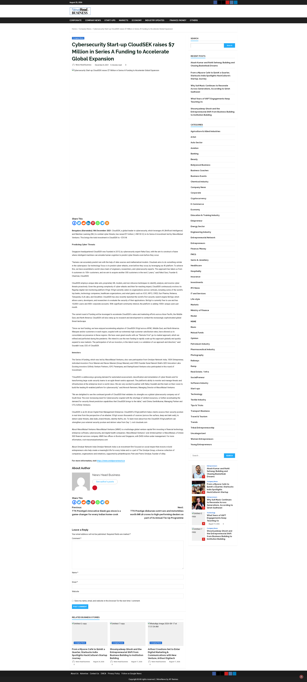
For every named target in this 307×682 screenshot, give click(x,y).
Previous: (96, 511)
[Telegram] (102, 223)
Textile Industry (198, 400)
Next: (156, 512)
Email (75, 582)
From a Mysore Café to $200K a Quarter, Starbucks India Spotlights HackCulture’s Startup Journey (210, 75)
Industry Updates (154, 20)
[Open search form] (236, 20)
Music (193, 327)
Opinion (194, 338)
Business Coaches (200, 170)
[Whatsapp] (98, 223)
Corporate (76, 20)
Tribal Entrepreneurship (202, 428)
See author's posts (105, 481)
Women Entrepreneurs (202, 439)
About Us (74, 673)
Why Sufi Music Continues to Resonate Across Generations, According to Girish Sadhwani (210, 88)
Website (75, 591)
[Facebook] (74, 223)
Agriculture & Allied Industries (205, 131)
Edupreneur (196, 221)
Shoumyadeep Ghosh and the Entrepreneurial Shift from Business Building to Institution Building (212, 112)
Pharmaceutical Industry (203, 349)
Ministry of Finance (200, 310)
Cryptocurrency (198, 198)
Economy (137, 20)
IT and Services (198, 293)
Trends (194, 422)
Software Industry (199, 383)
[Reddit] (84, 223)
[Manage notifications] (301, 677)
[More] (107, 223)
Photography (197, 355)
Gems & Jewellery (200, 260)
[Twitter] (79, 223)
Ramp (193, 366)
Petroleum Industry (200, 344)
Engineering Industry (201, 232)
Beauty (194, 159)
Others (194, 20)
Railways (195, 360)
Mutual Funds (197, 333)
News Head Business (83, 65)
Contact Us (94, 673)
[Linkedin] (88, 223)
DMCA (103, 673)
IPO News (195, 288)
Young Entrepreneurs (201, 444)
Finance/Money (178, 20)
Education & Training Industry (205, 215)
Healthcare (196, 265)
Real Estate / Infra (200, 372)
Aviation (194, 148)
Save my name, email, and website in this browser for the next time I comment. (107, 601)
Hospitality (196, 271)
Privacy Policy (114, 673)
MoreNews (161, 679)
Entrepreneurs (198, 243)
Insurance (195, 277)
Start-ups (109, 20)
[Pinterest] (93, 223)
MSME (193, 321)
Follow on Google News (131, 673)
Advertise (84, 673)
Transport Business (200, 411)
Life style (195, 299)
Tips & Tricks (197, 405)
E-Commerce (197, 204)
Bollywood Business (200, 165)
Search (194, 38)
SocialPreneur (198, 377)
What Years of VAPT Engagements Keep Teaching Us (198, 518)
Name (75, 572)
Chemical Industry (199, 182)
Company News (93, 20)
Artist (193, 137)
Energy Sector (198, 226)
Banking (194, 154)
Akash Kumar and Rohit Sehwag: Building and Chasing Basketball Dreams (198, 471)
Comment (76, 538)
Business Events (199, 176)
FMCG (193, 254)
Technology (196, 394)
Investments (197, 282)
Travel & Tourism (199, 416)
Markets (123, 20)
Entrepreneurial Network (203, 237)
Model (194, 316)
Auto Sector (197, 142)
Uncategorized (198, 433)
